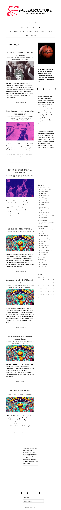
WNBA (42, 204)
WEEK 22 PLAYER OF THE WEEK (20, 390)
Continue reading (20, 102)
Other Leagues (44, 224)
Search (32, 35)
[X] (33, 27)
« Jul (39, 300)
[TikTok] (39, 27)
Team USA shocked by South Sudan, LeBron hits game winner (20, 112)
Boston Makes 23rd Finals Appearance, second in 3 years (20, 337)
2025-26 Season (19, 31)
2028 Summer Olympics (27, 116)
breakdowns (44, 264)
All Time (23, 393)
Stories (50, 31)
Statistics (27, 393)
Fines (42, 243)
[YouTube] (27, 27)
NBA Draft (43, 193)
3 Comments (28, 287)
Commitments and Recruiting (48, 229)
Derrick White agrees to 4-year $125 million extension (20, 171)
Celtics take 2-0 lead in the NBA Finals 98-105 (20, 281)
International (11, 118)
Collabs (42, 266)
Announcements (44, 239)
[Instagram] (21, 27)
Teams (36, 31)
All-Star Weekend (45, 189)
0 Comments (28, 233)
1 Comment (25, 59)
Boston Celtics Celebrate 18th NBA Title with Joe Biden (20, 53)
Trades (42, 254)
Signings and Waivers (46, 250)
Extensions (43, 241)
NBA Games (19, 118)
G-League (43, 233)
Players (42, 197)
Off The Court (44, 212)
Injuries (42, 247)
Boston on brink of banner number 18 (20, 228)
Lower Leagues (43, 226)
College (42, 228)
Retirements (44, 202)
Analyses (43, 261)
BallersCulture (16, 59)
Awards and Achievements (47, 209)
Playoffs (29, 231)
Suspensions (44, 252)
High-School (43, 235)
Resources (43, 31)
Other (26, 35)
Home (10, 31)
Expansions (43, 191)
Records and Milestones (46, 215)
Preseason (43, 200)
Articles (42, 262)
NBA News (29, 31)
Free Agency (23, 175)
